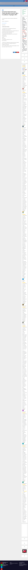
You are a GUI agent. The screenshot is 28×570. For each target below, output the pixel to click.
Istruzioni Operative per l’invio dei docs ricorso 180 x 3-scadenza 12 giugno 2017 (10, 13)
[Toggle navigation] (14, 5)
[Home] (1, 5)
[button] (26, 5)
